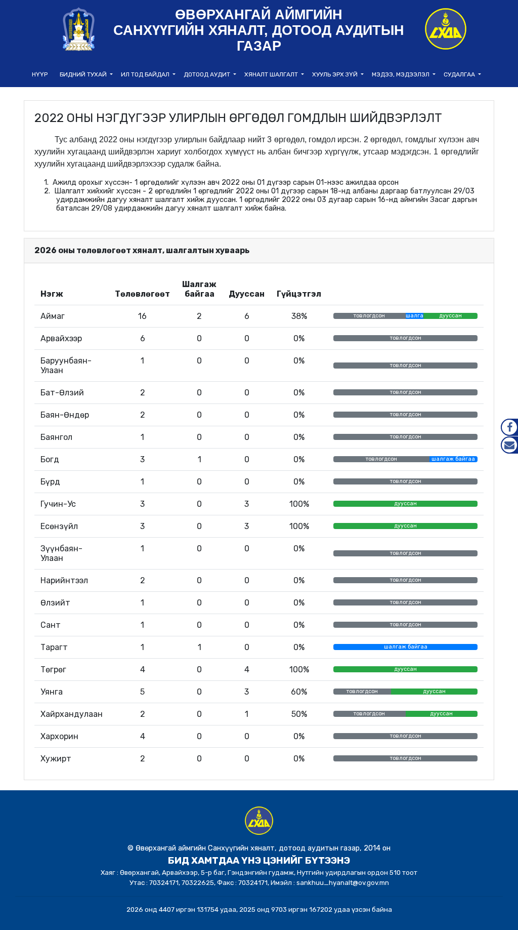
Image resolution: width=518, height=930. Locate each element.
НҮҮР (40, 74)
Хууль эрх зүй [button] (335, 74)
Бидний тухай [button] (84, 74)
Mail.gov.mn (509, 445)
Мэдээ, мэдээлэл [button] (401, 74)
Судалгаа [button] (460, 74)
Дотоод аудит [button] (208, 74)
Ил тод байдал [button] (146, 74)
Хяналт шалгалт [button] (271, 74)
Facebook (509, 427)
